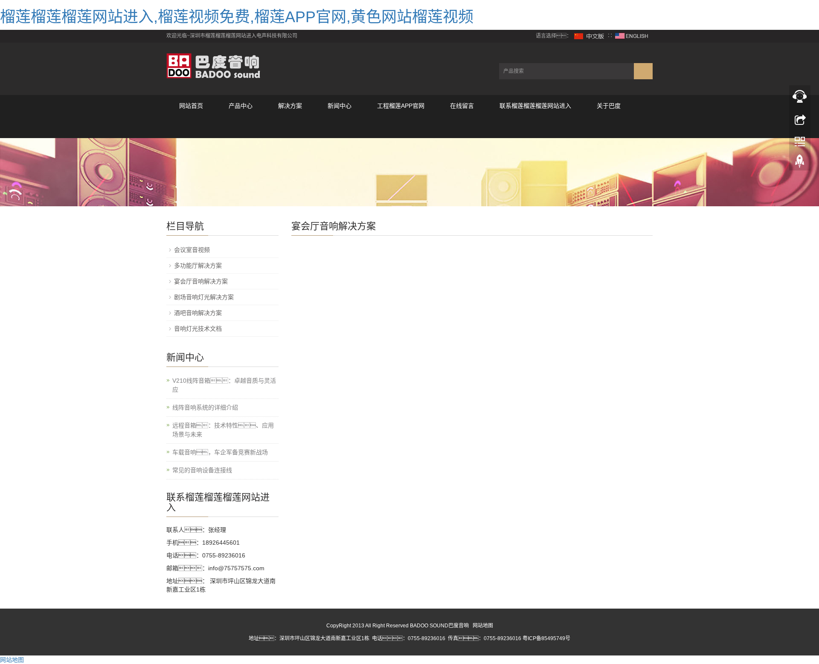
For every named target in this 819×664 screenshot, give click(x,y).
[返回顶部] (799, 163)
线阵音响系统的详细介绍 (205, 407)
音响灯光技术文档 (198, 328)
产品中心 (241, 105)
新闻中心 (339, 105)
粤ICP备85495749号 (546, 638)
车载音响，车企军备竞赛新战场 (220, 452)
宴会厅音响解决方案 (201, 281)
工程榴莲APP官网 (400, 105)
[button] (240, 127)
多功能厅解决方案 (198, 265)
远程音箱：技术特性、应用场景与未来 (223, 430)
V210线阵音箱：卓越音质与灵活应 (224, 385)
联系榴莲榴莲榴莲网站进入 (535, 105)
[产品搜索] (643, 71)
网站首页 (191, 105)
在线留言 (462, 105)
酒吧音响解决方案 (198, 312)
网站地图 (483, 626)
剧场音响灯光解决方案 (204, 297)
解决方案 (290, 105)
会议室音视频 (192, 249)
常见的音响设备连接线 (202, 470)
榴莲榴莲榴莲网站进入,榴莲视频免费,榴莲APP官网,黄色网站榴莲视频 (236, 17)
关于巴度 (609, 105)
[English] (631, 36)
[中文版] (589, 36)
